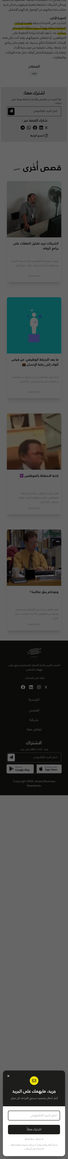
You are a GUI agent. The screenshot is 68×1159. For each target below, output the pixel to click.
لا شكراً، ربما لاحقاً (34, 1139)
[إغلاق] (8, 1076)
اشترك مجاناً (34, 1129)
